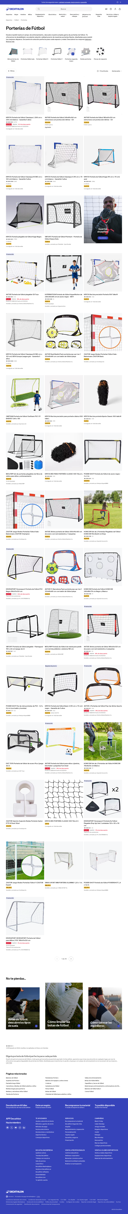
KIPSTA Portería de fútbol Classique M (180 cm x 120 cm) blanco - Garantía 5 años (24, 178)
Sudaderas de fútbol (52, 1086)
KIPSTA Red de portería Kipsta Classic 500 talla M (102, 416)
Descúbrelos (103, 238)
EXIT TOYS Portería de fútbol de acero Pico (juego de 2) (24, 765)
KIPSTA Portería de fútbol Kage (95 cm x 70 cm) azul (102, 178)
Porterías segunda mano (71, 60)
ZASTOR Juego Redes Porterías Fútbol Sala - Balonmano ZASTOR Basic (100, 355)
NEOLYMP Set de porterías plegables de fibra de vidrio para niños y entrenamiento (24, 475)
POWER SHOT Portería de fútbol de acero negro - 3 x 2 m (102, 475)
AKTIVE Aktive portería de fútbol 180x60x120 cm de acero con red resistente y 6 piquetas (102, 648)
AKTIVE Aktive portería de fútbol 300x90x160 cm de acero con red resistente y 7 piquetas (63, 533)
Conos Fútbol (89, 1091)
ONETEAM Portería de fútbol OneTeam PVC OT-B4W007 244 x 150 (23, 417)
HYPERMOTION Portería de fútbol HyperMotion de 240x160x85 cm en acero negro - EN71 (63, 296)
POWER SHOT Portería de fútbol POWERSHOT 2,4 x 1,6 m (102, 884)
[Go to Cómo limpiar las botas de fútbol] (78, 1025)
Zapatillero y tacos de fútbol (94, 1083)
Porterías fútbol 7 (57, 59)
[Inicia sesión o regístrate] (115, 9)
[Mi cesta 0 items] (120, 9)
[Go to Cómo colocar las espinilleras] (118, 1026)
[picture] (25, 95)
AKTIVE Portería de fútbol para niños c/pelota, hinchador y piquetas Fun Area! (62, 765)
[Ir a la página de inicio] (15, 9)
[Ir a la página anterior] (57, 959)
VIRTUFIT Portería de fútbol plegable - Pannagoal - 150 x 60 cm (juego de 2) (25, 648)
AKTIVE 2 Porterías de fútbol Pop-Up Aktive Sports (103, 706)
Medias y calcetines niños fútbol (17, 1091)
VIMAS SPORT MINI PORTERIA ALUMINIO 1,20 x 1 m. (63, 883)
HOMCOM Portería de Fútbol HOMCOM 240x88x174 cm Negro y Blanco (98, 590)
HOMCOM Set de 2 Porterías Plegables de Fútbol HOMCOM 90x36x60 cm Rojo (102, 533)
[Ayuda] (111, 9)
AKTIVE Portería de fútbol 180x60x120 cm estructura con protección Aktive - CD (99, 119)
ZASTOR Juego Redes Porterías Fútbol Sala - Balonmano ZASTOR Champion (22, 533)
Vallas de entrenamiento (93, 1078)
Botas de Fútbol (50, 1091)
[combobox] (117, 71)
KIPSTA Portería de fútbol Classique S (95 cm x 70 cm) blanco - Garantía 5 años (63, 178)
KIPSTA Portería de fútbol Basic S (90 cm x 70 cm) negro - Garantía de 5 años (64, 707)
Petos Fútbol (49, 1089)
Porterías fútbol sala (27, 59)
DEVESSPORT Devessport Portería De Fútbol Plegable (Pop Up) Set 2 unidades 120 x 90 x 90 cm (101, 823)
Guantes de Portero (12, 1080)
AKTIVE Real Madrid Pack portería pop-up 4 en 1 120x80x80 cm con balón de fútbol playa (63, 355)
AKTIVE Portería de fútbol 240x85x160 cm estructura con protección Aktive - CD (60, 119)
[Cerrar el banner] (120, 2)
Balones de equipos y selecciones (56, 1080)
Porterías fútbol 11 (42, 59)
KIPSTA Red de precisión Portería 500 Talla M (101, 294)
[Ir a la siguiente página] (71, 959)
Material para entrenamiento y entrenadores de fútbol (103, 1086)
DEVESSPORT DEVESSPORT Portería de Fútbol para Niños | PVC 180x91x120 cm (23, 939)
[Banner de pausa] (117, 2)
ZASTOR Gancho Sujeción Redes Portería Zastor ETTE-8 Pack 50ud (24, 822)
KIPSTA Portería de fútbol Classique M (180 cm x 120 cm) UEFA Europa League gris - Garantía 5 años (24, 356)
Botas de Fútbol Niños (92, 1080)
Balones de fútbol (12, 1078)
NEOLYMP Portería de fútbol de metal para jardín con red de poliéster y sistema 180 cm (63, 648)
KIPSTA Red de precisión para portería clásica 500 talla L (64, 417)
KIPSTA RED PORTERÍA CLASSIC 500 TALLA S (61, 821)
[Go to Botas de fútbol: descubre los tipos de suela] (36, 1026)
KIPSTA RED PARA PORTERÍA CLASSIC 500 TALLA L (64, 474)
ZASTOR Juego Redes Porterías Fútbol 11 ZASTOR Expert (24, 884)
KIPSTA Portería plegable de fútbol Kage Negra (23, 237)
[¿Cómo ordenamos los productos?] (98, 71)
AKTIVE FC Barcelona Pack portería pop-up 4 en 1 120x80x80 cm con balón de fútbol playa (63, 590)
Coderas (48, 1083)
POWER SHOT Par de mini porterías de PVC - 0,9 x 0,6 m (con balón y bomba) (24, 707)
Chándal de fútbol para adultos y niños (58, 1094)
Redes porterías (85, 59)
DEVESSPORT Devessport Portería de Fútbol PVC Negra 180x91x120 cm (24, 590)
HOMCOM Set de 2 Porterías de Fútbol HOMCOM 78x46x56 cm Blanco (102, 765)
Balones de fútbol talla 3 (93, 1089)
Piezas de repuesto (100, 59)
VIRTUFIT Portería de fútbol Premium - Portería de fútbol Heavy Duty (63, 238)
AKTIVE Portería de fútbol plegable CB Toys (22, 294)
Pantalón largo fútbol (13, 1083)
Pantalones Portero (51, 1078)
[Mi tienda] (106, 9)
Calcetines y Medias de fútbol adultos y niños (21, 1086)
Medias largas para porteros (15, 1089)
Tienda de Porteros (12, 1094)
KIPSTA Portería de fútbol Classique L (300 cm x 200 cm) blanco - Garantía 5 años (24, 119)
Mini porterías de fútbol (13, 60)
